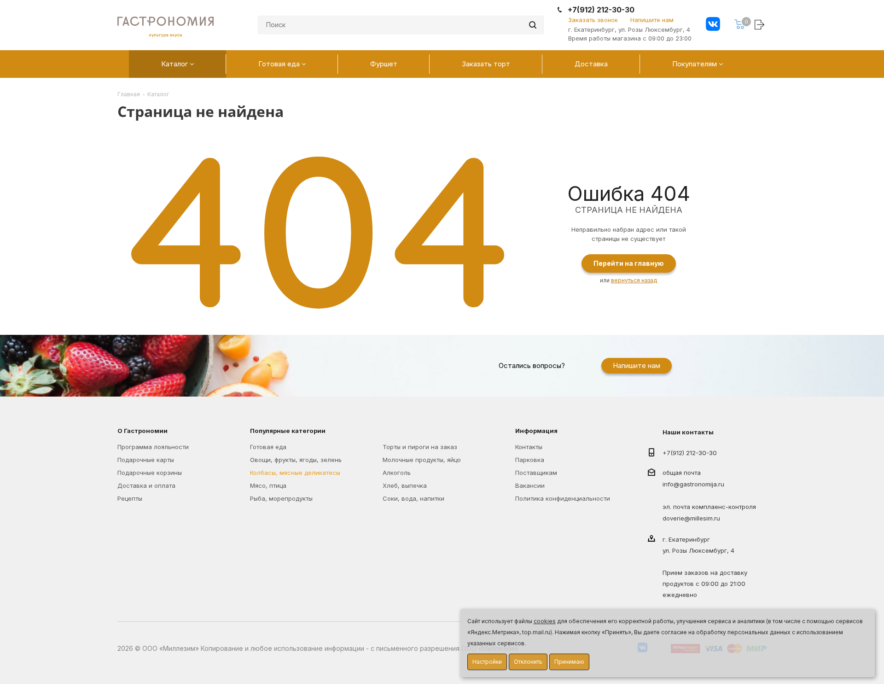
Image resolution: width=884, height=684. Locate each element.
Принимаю (569, 661)
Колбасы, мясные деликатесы (295, 472)
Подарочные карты (145, 459)
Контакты (528, 446)
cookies (545, 621)
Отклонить (528, 661)
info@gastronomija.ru (693, 484)
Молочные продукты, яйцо (422, 459)
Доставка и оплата (146, 485)
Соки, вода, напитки (413, 498)
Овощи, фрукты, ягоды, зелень (296, 459)
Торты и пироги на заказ (420, 446)
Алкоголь (397, 472)
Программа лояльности (153, 446)
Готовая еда (268, 446)
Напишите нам (652, 19)
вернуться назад (634, 280)
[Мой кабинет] (761, 24)
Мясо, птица (268, 485)
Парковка (529, 459)
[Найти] (533, 25)
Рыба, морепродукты (281, 498)
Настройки (487, 661)
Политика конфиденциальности (562, 498)
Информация (536, 430)
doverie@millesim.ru (691, 518)
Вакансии (530, 485)
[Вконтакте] (713, 25)
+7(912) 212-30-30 (601, 10)
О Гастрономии (142, 430)
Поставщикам (536, 472)
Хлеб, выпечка (405, 485)
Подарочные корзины (149, 472)
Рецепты (129, 498)
